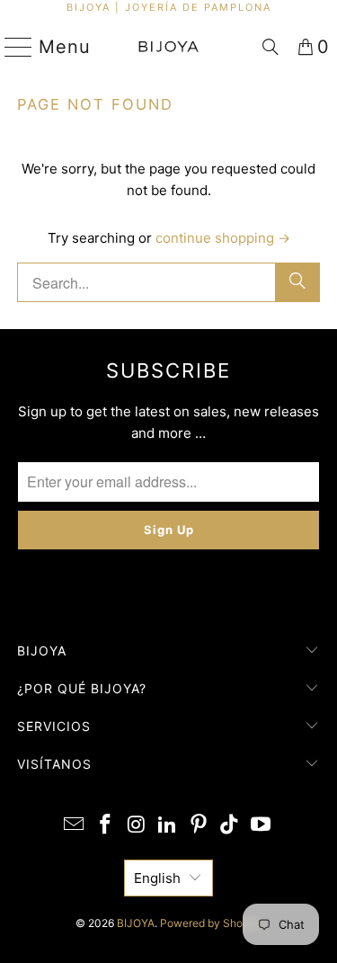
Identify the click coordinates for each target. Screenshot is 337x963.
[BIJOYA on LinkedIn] (168, 826)
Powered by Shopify (211, 923)
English (157, 878)
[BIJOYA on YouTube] (261, 826)
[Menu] (11, 47)
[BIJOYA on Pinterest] (198, 826)
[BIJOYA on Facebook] (105, 826)
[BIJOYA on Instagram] (136, 826)
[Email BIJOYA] (74, 826)
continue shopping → (222, 237)
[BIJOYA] (168, 47)
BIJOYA (136, 923)
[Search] (270, 47)
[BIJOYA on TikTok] (230, 826)
